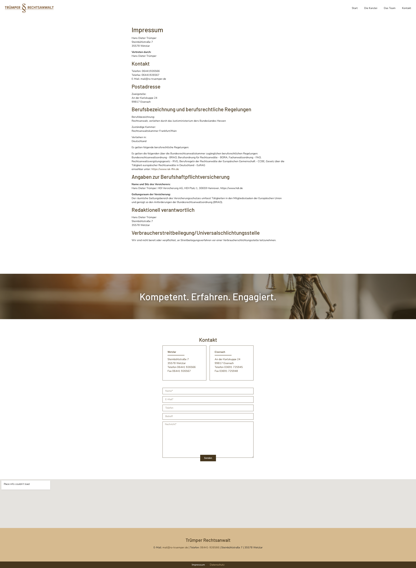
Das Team (390, 8)
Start (355, 8)
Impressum (198, 564)
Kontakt (406, 8)
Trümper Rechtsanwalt (208, 540)
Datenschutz (217, 564)
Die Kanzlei (370, 8)
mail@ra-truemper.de (175, 547)
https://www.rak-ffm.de (165, 169)
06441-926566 (209, 547)
